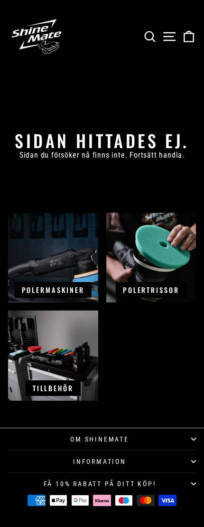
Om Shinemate (99, 439)
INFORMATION (99, 461)
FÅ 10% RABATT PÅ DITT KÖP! (100, 484)
